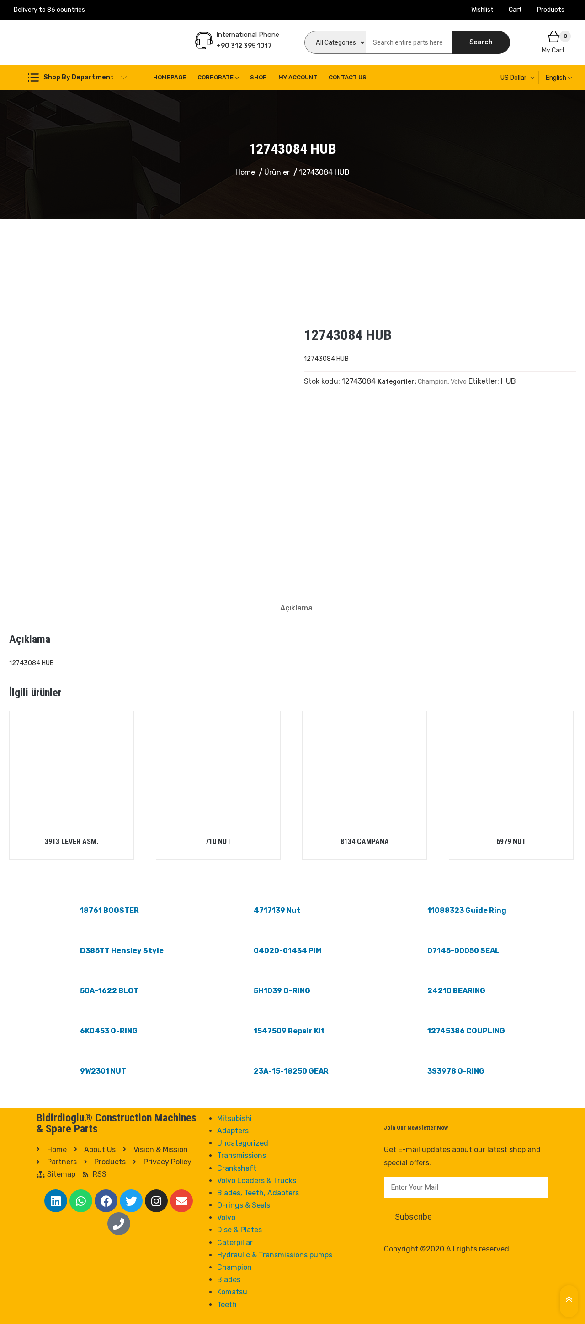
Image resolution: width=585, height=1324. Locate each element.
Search (481, 42)
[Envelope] (181, 1200)
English (556, 78)
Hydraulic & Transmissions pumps (274, 1255)
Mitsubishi (234, 1118)
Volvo (459, 382)
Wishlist (482, 10)
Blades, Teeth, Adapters (258, 1192)
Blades (228, 1279)
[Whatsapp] (80, 1200)
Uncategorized (242, 1143)
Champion (432, 382)
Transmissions (241, 1155)
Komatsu (232, 1292)
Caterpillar (235, 1242)
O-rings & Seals (243, 1205)
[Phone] (118, 1223)
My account (297, 77)
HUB (508, 381)
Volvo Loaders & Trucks (256, 1180)
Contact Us (348, 77)
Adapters (233, 1130)
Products (550, 10)
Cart (515, 10)
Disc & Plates (239, 1229)
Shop (258, 77)
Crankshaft (236, 1168)
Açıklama (296, 608)
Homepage (169, 77)
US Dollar (513, 78)
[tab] (296, 608)
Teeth (227, 1304)
